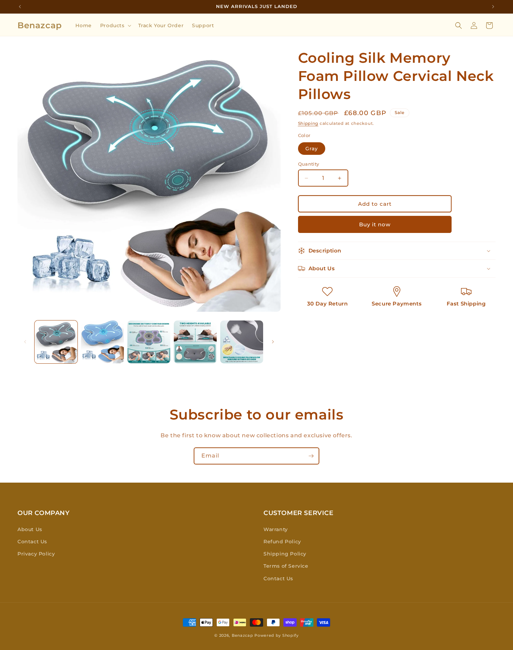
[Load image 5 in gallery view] (241, 341)
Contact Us (32, 541)
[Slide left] (25, 341)
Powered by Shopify (276, 635)
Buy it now (375, 224)
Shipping (308, 123)
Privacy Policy (36, 554)
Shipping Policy (284, 554)
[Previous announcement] (20, 6)
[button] (115, 25)
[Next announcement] (493, 6)
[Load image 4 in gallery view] (195, 341)
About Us (29, 529)
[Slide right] (273, 341)
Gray (311, 148)
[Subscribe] (311, 455)
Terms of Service (285, 566)
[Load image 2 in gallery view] (102, 341)
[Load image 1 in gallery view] (56, 341)
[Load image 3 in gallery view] (148, 341)
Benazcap (242, 635)
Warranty (275, 529)
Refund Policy (282, 541)
